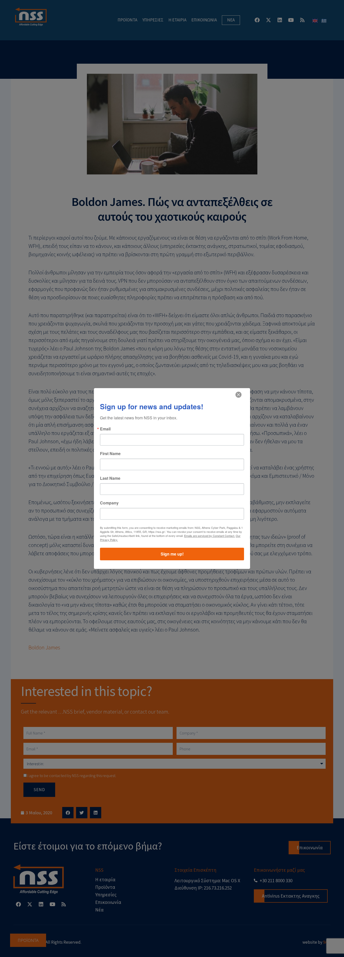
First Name (110, 454)
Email (105, 429)
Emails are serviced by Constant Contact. (209, 536)
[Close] (238, 395)
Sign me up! (172, 554)
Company (109, 503)
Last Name (110, 478)
